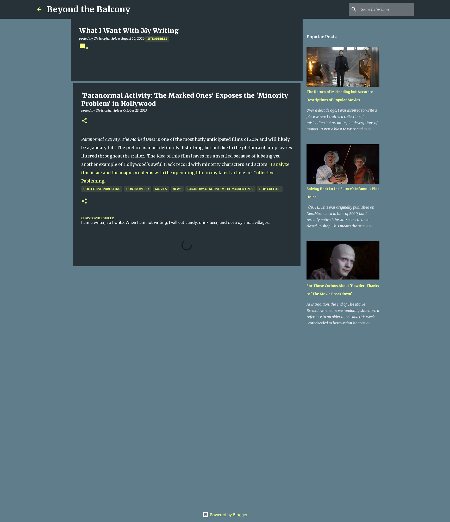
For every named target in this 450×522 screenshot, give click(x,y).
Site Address (157, 38)
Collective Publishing (101, 189)
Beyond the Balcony (88, 9)
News (177, 189)
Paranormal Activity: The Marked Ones (220, 189)
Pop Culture (269, 189)
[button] (84, 121)
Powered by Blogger (228, 514)
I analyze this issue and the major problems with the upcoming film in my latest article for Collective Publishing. (185, 173)
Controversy (137, 189)
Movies (161, 189)
